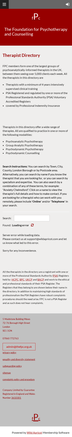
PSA (55, 275)
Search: (7, 218)
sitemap (7, 372)
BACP (40, 279)
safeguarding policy (12, 366)
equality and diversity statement (19, 359)
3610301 (16, 397)
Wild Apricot (34, 432)
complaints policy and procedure (19, 379)
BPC (22, 279)
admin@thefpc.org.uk (19, 346)
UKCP (29, 279)
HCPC (15, 279)
